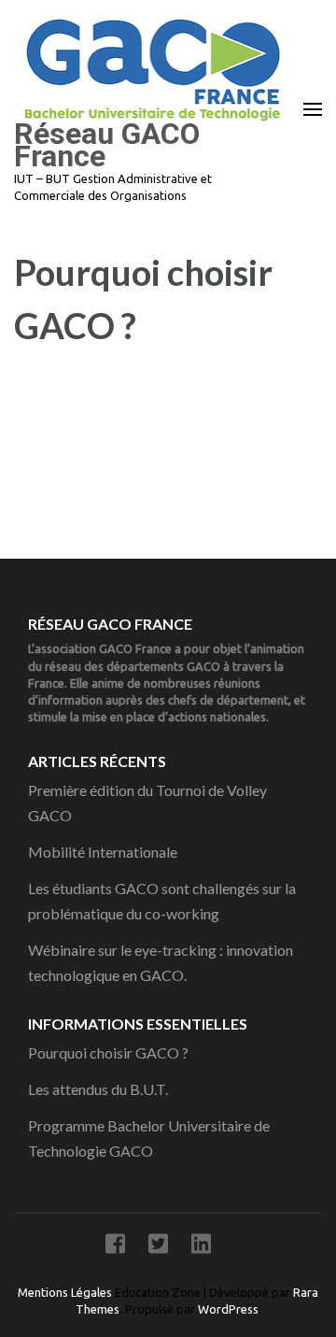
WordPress (228, 1309)
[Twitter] (158, 1247)
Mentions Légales (66, 1292)
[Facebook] (115, 1247)
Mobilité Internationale (102, 852)
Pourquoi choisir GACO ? (108, 1052)
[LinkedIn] (201, 1247)
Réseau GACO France (107, 145)
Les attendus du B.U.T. (98, 1089)
